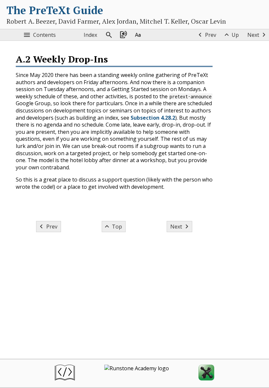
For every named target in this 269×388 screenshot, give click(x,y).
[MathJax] (206, 373)
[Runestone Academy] (136, 373)
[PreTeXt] (65, 373)
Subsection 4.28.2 (153, 117)
